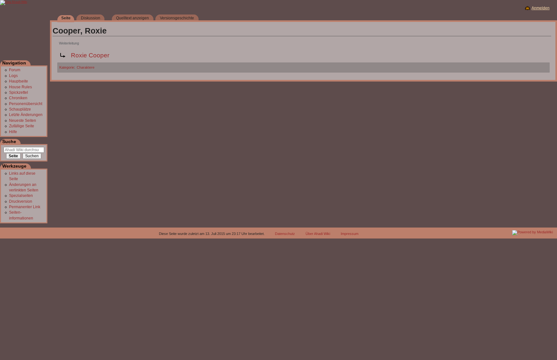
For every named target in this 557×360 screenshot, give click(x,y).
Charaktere (85, 67)
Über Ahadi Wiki (318, 234)
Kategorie (66, 67)
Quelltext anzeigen (132, 18)
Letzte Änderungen (26, 115)
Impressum (349, 234)
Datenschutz (285, 234)
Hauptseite (18, 81)
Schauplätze (20, 109)
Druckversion (20, 201)
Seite (66, 18)
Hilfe (13, 132)
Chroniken (18, 98)
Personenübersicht (25, 104)
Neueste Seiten (22, 120)
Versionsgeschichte (177, 18)
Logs (13, 76)
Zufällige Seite (21, 126)
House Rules (20, 87)
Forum (14, 70)
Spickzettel (18, 92)
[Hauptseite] (25, 34)
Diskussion (90, 18)
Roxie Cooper (90, 55)
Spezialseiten (21, 196)
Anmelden (541, 8)
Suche (9, 141)
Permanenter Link (24, 207)
